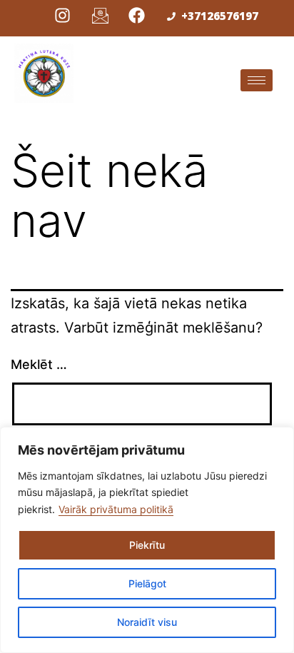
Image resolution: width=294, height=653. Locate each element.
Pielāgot (147, 583)
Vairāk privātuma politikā (116, 509)
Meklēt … (39, 364)
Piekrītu (147, 545)
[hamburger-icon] (256, 80)
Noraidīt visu (147, 622)
